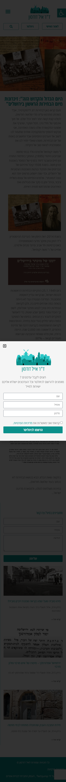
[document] (33, 391)
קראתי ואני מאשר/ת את (36, 423)
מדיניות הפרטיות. (22, 423)
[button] (4, 346)
